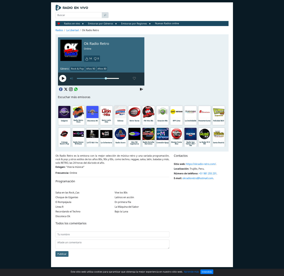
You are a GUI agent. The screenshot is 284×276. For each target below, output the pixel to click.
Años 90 (90, 68)
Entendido (207, 271)
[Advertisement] (169, 12)
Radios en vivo (72, 23)
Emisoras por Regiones (134, 23)
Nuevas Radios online (167, 23)
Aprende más (191, 271)
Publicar (62, 254)
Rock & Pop (77, 68)
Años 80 (101, 68)
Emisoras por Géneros (100, 23)
